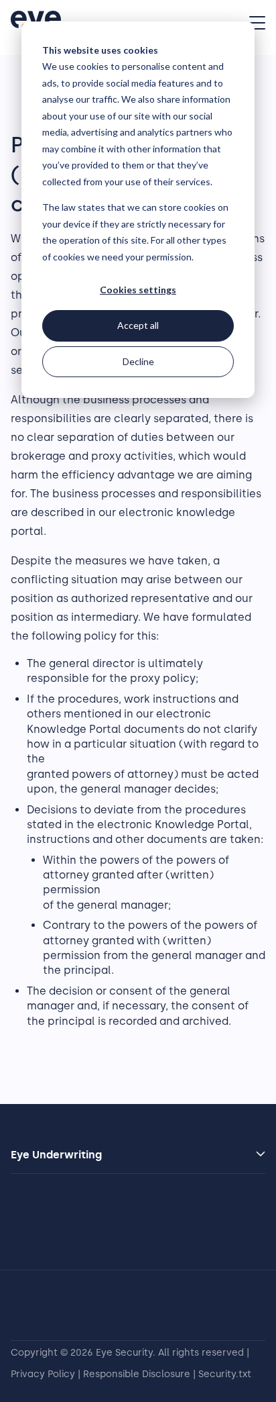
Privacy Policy (43, 1374)
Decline (138, 361)
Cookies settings (138, 289)
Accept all (138, 325)
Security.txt (224, 1374)
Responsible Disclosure (136, 1374)
